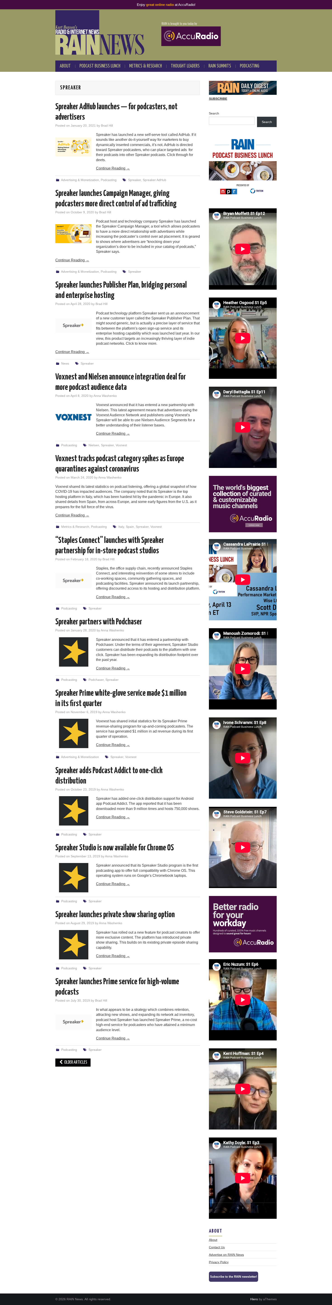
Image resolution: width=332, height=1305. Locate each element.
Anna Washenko (105, 396)
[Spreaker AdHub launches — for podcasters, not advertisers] (73, 147)
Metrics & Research (145, 66)
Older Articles (75, 1062)
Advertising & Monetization (80, 180)
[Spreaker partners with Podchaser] (73, 652)
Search (214, 113)
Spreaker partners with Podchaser (98, 622)
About (65, 66)
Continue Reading (113, 168)
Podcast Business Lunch (99, 66)
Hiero (254, 1299)
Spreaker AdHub (154, 180)
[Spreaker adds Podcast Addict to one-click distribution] (73, 811)
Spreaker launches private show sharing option (115, 915)
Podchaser (96, 680)
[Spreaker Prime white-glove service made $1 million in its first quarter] (73, 733)
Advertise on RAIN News (226, 1254)
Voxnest (121, 445)
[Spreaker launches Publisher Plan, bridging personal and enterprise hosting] (73, 325)
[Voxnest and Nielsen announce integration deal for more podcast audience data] (73, 417)
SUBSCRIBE (218, 98)
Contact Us (217, 1247)
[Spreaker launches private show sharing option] (73, 944)
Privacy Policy (219, 1262)
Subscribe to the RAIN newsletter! (233, 1276)
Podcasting (249, 66)
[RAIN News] (166, 32)
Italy (121, 526)
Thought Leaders (185, 66)
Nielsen (94, 445)
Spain (130, 526)
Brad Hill (107, 125)
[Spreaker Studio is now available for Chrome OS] (73, 877)
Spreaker (134, 180)
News (65, 363)
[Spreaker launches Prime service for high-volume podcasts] (73, 1022)
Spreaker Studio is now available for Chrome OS (114, 848)
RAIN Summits (219, 66)
